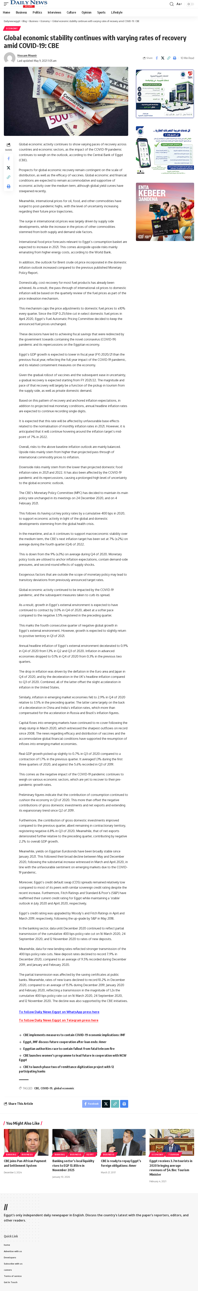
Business (27, 1154)
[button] (7, 4)
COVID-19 (46, 1088)
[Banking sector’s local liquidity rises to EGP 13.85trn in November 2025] (74, 1142)
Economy (12, 28)
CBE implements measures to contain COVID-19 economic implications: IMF (74, 1035)
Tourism (173, 1154)
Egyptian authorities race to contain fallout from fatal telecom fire (69, 1049)
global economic (64, 1088)
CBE (36, 1088)
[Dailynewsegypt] (28, 4)
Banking (11, 1154)
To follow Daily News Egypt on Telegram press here (58, 1020)
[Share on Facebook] (156, 58)
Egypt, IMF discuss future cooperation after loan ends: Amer (65, 1042)
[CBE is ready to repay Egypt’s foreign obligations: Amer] (123, 1142)
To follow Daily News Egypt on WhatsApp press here (59, 1012)
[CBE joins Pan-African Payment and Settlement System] (26, 1142)
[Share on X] (162, 58)
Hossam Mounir (27, 55)
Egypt (90, 1154)
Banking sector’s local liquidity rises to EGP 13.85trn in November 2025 (73, 1165)
